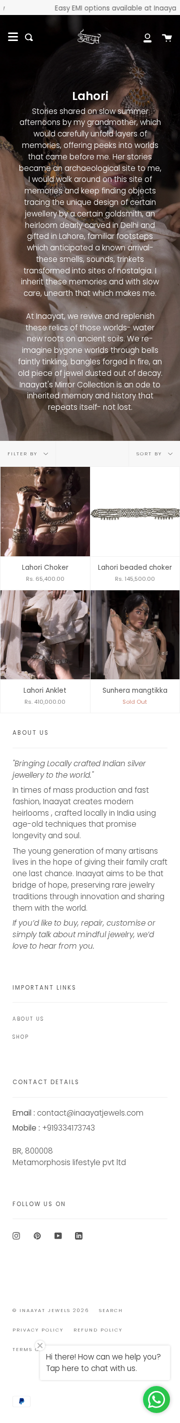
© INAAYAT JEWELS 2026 (50, 1310)
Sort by (150, 453)
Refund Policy (98, 1330)
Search (111, 1310)
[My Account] (142, 37)
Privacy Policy (38, 1330)
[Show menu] (13, 37)
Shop (20, 1037)
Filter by (24, 453)
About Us (28, 1019)
